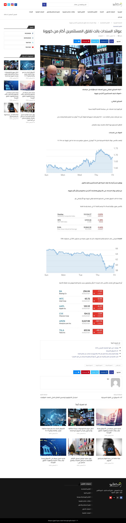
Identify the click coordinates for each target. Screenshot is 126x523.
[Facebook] (15, 4)
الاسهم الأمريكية (109, 365)
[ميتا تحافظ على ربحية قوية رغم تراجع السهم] (109, 447)
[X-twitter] (114, 497)
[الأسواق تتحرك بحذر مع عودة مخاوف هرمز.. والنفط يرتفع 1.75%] (53, 417)
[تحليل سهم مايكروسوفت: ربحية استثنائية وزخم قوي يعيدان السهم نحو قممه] (81, 417)
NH (118, 36)
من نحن (120, 17)
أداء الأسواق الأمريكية (112, 351)
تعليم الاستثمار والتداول (53, 12)
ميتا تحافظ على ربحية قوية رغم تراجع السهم (109, 459)
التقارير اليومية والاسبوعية (84, 497)
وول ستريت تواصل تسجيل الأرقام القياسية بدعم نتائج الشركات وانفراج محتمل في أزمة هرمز (27, 117)
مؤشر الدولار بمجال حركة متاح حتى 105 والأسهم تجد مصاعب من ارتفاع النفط (98, 354)
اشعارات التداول (110, 12)
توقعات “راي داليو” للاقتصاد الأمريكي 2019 (106, 348)
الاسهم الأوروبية (99, 365)
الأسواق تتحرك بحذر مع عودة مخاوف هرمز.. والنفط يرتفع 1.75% (53, 429)
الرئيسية (120, 12)
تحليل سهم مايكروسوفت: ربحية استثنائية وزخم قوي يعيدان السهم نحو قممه (81, 429)
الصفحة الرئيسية (118, 23)
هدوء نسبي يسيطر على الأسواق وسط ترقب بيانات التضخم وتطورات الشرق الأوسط (109, 430)
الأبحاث (31, 12)
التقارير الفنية (81, 12)
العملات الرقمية (40, 12)
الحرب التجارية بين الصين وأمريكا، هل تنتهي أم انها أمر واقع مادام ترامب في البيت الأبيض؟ (95, 356)
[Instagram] (12, 4)
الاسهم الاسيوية (89, 365)
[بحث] (44, 4)
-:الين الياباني (118, 365)
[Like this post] (111, 41)
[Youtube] (5, 4)
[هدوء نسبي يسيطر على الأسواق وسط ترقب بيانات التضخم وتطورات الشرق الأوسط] (109, 417)
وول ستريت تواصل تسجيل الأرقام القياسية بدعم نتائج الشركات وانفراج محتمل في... (81, 460)
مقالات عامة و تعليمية (69, 12)
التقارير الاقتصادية (92, 12)
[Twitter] (8, 4)
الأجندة (102, 12)
